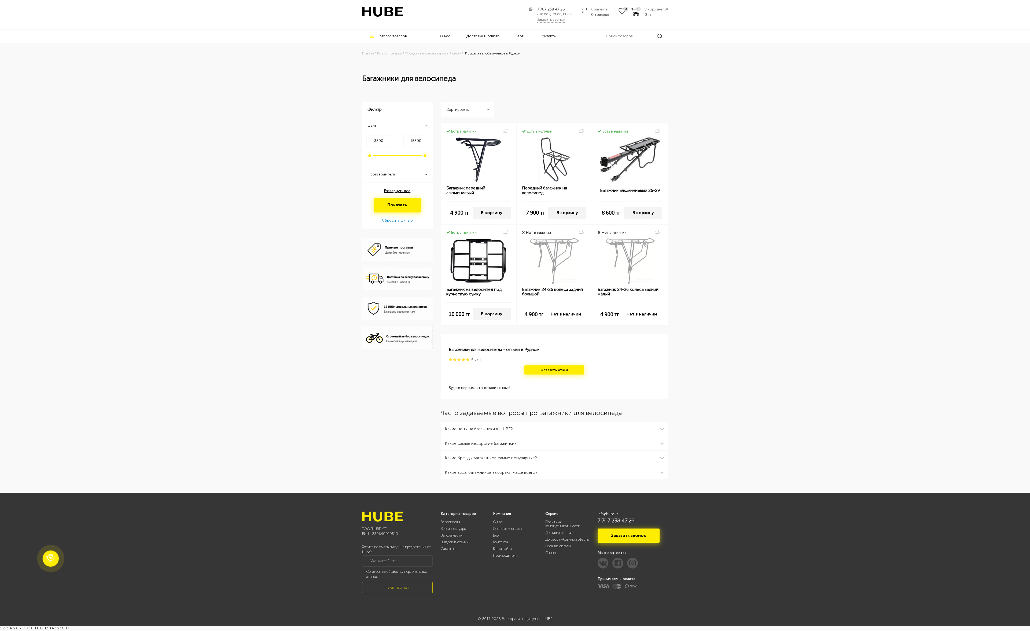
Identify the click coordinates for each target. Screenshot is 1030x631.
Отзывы (551, 553)
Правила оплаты (558, 546)
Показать (397, 204)
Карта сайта (502, 549)
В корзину (491, 212)
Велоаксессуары (453, 529)
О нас (445, 36)
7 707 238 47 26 (551, 9)
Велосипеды (450, 522)
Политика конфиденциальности (562, 524)
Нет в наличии (566, 314)
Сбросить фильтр (397, 220)
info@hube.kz (608, 514)
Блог (520, 36)
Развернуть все (397, 191)
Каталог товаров (392, 36)
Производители (505, 555)
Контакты (548, 36)
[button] (51, 559)
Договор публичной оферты (567, 539)
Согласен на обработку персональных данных (396, 574)
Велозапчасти (451, 535)
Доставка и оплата (482, 36)
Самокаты (449, 549)
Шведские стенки (455, 542)
